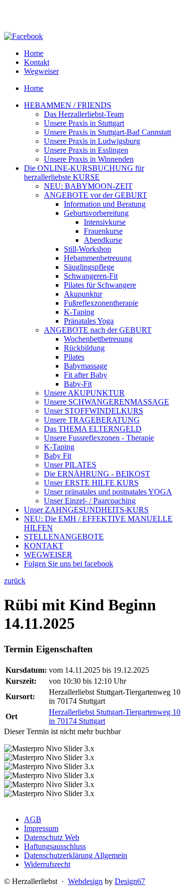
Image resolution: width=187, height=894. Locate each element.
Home (33, 53)
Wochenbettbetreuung (98, 339)
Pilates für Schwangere (100, 285)
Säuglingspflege (89, 267)
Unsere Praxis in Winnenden (89, 159)
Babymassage (85, 366)
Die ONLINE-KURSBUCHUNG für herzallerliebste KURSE (84, 172)
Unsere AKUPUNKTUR (84, 393)
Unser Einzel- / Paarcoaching (90, 500)
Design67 (130, 881)
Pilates (74, 357)
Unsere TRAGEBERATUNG (92, 420)
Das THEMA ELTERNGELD (93, 429)
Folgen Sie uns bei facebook (68, 563)
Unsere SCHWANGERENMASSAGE (106, 402)
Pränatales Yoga (89, 321)
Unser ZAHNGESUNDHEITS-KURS (86, 509)
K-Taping (79, 312)
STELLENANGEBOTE (64, 536)
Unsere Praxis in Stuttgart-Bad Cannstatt (107, 132)
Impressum (41, 828)
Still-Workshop (87, 249)
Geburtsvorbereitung (96, 213)
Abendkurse (103, 240)
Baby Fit (57, 455)
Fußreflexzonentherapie (101, 303)
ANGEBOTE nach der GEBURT (98, 330)
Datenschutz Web (51, 837)
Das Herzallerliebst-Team (84, 114)
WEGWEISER (48, 554)
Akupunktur (83, 294)
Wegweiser (41, 71)
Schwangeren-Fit (91, 276)
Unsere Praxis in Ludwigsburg (92, 141)
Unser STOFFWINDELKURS (93, 411)
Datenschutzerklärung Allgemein (75, 855)
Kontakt (36, 62)
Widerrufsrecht (47, 864)
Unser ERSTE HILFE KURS (91, 482)
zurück (14, 580)
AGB (32, 819)
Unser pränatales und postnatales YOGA (108, 491)
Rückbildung (84, 348)
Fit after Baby (85, 375)
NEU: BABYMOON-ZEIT (88, 186)
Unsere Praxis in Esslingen (86, 150)
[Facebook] (23, 36)
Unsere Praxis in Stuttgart (84, 123)
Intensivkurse (105, 222)
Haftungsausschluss (55, 846)
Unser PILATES (70, 464)
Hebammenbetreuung (98, 258)
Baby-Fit (78, 384)
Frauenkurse (103, 231)
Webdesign (85, 881)
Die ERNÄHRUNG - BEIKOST (97, 473)
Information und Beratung (105, 204)
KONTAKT (43, 545)
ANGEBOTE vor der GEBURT (95, 195)
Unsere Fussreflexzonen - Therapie (99, 438)
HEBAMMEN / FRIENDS (67, 105)
